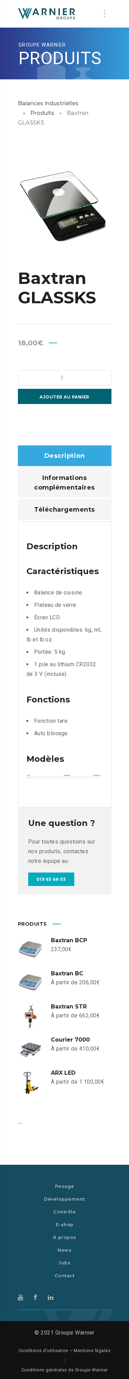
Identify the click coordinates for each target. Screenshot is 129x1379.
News (64, 1250)
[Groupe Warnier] (47, 14)
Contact (65, 1275)
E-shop (65, 1224)
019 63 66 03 (51, 879)
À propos (64, 1237)
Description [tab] (64, 456)
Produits (42, 113)
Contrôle (64, 1211)
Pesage (64, 1186)
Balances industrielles (48, 103)
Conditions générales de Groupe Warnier (64, 1369)
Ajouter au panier (64, 397)
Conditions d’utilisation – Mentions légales (65, 1350)
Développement (64, 1199)
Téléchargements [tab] (64, 509)
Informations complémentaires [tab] (64, 482)
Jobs (64, 1262)
